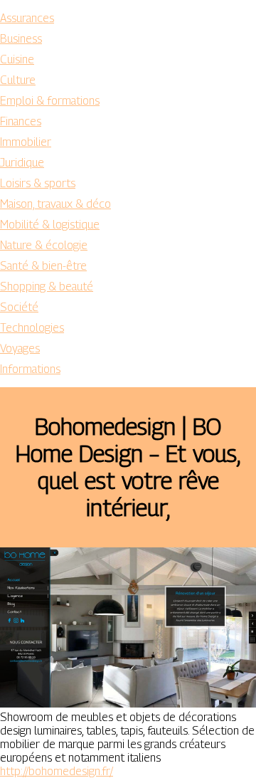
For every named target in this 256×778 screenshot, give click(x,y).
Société (19, 307)
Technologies (32, 328)
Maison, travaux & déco (55, 204)
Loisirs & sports (37, 183)
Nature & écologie (43, 245)
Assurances (27, 18)
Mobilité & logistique (50, 224)
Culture (18, 80)
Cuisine (17, 59)
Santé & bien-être (43, 266)
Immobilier (25, 142)
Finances (20, 121)
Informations (30, 369)
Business (21, 39)
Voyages (20, 348)
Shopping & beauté (46, 286)
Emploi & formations (50, 100)
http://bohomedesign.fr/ (56, 771)
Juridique (22, 162)
